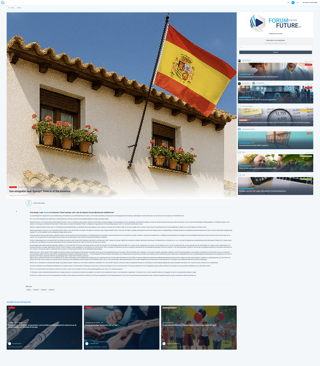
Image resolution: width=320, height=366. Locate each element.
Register (275, 52)
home (12, 8)
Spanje (46, 212)
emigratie (177, 240)
